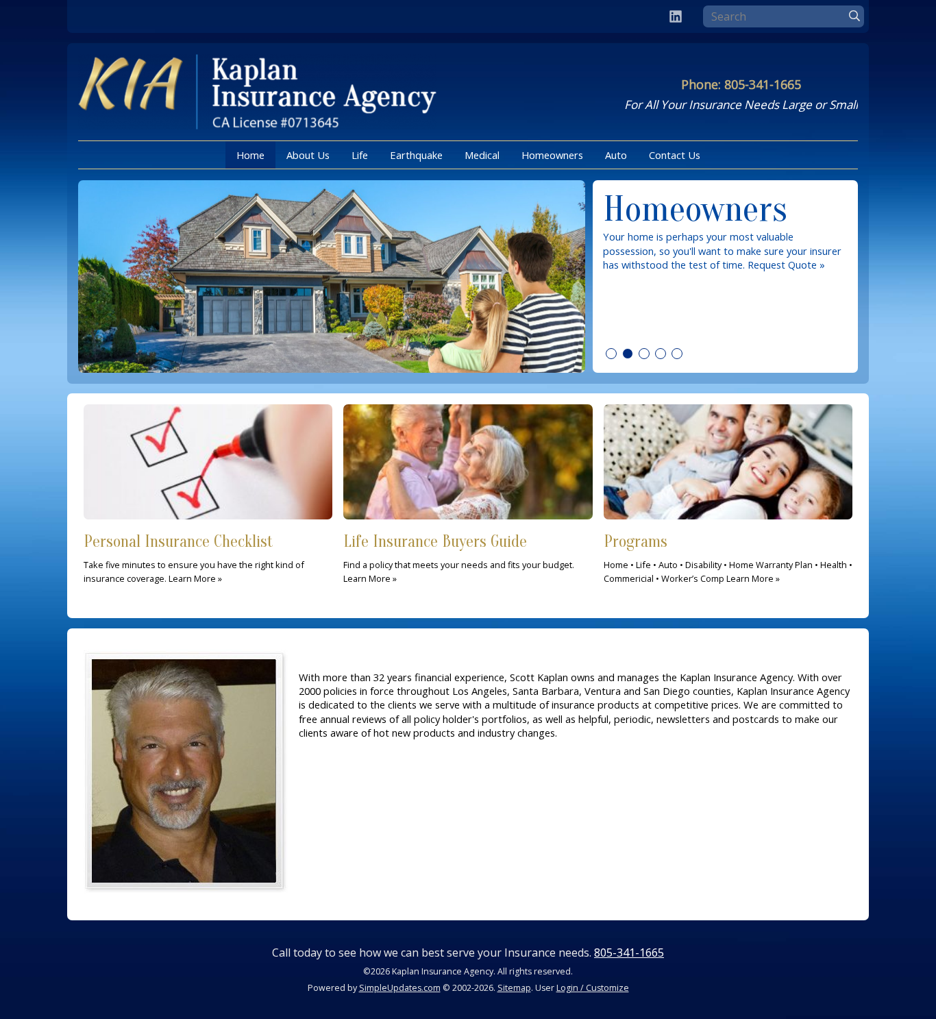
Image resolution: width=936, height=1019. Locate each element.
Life (360, 155)
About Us (308, 155)
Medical (482, 155)
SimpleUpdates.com (400, 988)
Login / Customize (592, 988)
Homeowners (552, 155)
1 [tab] (611, 354)
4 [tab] (660, 354)
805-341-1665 (629, 952)
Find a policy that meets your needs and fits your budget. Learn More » (458, 558)
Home (250, 155)
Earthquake (416, 155)
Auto (616, 155)
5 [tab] (677, 354)
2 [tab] (627, 354)
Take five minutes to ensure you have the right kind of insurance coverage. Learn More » (194, 558)
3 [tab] (644, 354)
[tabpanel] (468, 276)
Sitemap (514, 988)
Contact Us (674, 155)
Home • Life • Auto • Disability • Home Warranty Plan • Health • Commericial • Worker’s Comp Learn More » (728, 558)
